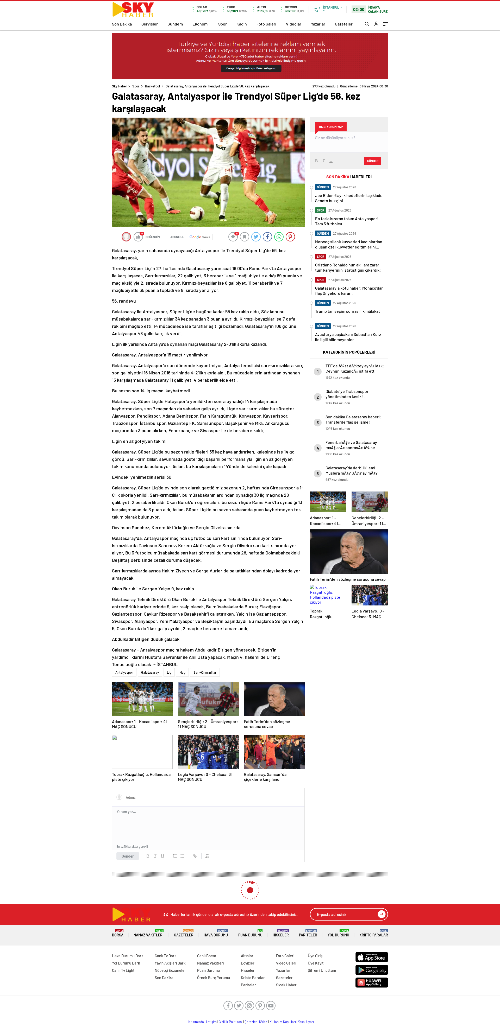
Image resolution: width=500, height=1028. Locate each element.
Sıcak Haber (286, 984)
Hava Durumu (216, 933)
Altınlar (247, 955)
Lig (169, 672)
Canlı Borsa (206, 955)
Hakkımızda (195, 1022)
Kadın (241, 23)
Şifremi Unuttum (322, 970)
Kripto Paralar (373, 933)
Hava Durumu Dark (127, 955)
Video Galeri (286, 963)
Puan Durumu (250, 933)
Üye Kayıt (316, 963)
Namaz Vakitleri (149, 933)
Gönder (128, 856)
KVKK (263, 1022)
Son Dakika (122, 23)
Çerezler (251, 1022)
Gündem (175, 23)
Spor (222, 23)
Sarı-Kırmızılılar (204, 672)
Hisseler (281, 933)
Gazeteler (344, 23)
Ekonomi (200, 23)
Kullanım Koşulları (283, 1022)
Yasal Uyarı (306, 1022)
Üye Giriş (315, 955)
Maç (182, 672)
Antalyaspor (124, 672)
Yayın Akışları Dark (170, 963)
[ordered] (175, 856)
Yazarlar (318, 23)
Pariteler (308, 933)
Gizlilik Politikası (230, 1022)
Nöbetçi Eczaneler (170, 970)
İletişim (211, 1022)
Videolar (293, 23)
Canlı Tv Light (123, 970)
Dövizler (247, 963)
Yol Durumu (338, 933)
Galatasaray (150, 672)
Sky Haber (119, 86)
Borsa (117, 933)
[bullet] (182, 856)
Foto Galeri (266, 23)
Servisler (149, 23)
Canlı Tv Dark (166, 955)
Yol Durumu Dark (126, 963)
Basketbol (152, 86)
